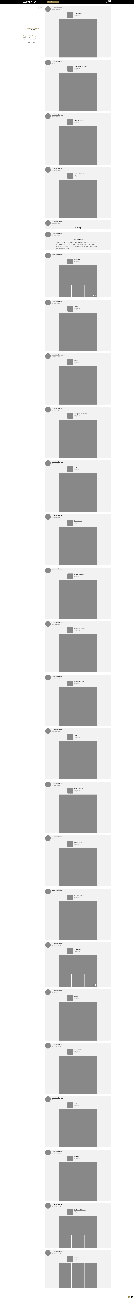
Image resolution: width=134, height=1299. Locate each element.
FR (109, 0)
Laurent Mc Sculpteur (57, 8)
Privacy (34, 38)
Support (26, 38)
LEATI (34, 40)
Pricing (79, 228)
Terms (30, 38)
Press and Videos (78, 239)
